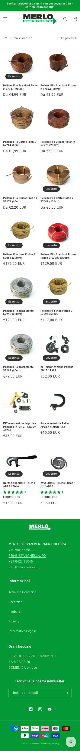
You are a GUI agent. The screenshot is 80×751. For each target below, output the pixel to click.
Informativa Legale (22, 631)
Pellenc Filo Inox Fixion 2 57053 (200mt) (19, 256)
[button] (5, 19)
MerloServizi (34, 743)
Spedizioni (16, 602)
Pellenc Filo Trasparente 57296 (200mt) (18, 312)
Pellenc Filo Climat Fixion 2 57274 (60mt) (20, 200)
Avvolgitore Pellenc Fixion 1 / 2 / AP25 (58, 485)
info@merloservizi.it (24, 567)
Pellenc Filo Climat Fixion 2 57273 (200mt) (58, 143)
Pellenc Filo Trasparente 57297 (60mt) (18, 369)
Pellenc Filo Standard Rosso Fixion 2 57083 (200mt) (58, 256)
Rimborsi (15, 611)
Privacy (14, 621)
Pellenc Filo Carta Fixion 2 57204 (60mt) (19, 143)
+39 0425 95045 (21, 561)
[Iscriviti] (66, 693)
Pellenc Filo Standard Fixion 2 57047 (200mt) (21, 87)
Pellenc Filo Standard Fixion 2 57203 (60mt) (58, 87)
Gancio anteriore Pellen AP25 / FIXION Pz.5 (55, 425)
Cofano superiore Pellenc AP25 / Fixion (19, 485)
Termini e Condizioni (23, 592)
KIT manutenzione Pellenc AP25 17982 (57, 369)
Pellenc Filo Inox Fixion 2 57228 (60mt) (57, 312)
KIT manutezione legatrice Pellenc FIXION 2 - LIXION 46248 (19, 427)
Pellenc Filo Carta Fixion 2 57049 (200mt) (57, 200)
